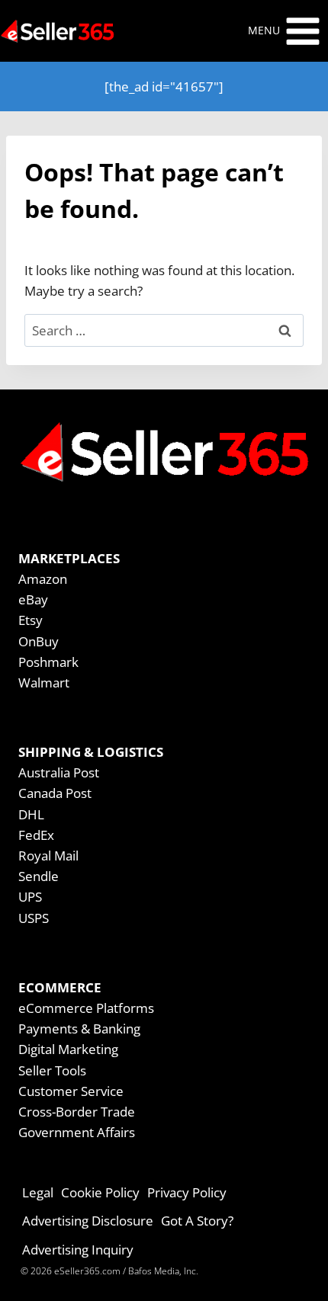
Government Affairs (76, 1132)
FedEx (36, 835)
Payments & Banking (79, 1028)
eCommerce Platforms (86, 1008)
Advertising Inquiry (77, 1249)
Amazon (42, 579)
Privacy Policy (187, 1192)
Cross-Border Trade (76, 1111)
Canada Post (55, 793)
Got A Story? (197, 1220)
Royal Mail (48, 855)
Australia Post (58, 772)
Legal (37, 1192)
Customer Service (71, 1091)
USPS (33, 918)
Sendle (38, 876)
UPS (30, 896)
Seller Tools (52, 1070)
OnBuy (38, 641)
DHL (31, 814)
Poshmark (48, 662)
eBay (33, 599)
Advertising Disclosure (87, 1220)
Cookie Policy (100, 1192)
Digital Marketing (68, 1049)
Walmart (43, 682)
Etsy (30, 620)
